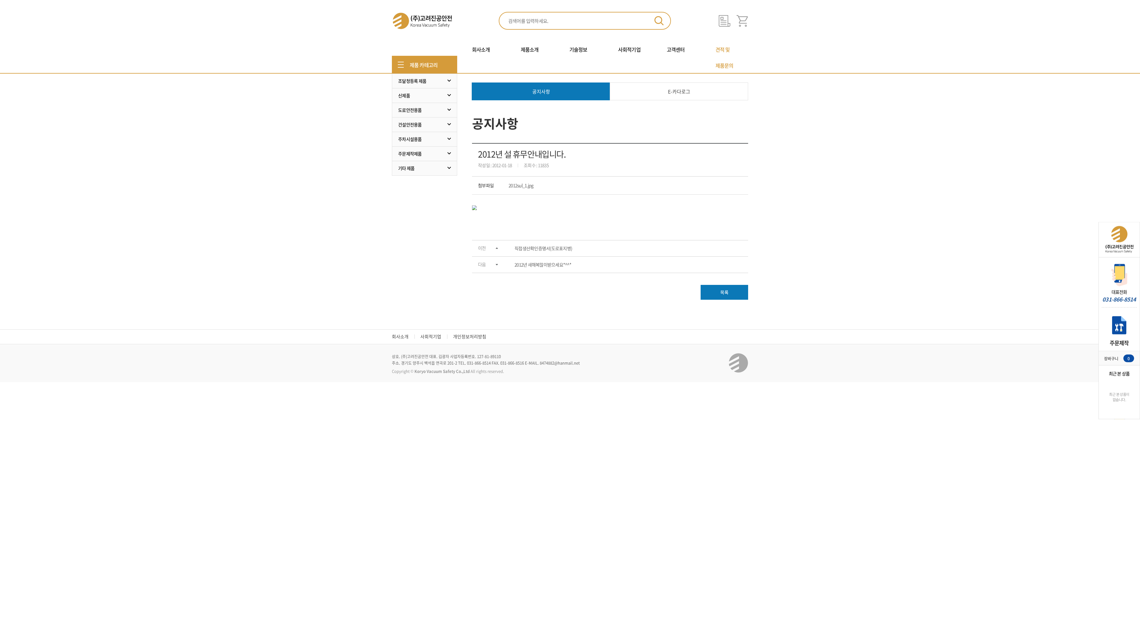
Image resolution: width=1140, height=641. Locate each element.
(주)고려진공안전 (422, 20)
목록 (724, 292)
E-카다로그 (679, 91)
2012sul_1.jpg (521, 185)
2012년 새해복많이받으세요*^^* (542, 264)
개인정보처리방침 (469, 336)
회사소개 (400, 336)
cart (742, 21)
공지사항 (541, 91)
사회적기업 (430, 336)
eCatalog (724, 21)
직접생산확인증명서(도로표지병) (543, 248)
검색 (659, 21)
